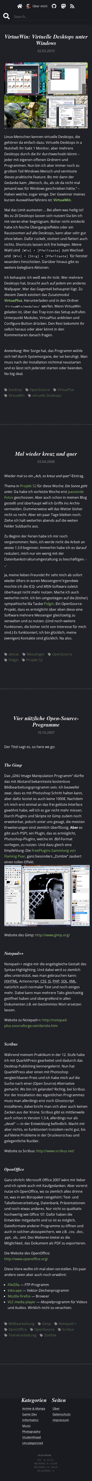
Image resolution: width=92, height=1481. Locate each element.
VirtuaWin (62, 200)
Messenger (36, 654)
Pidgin (49, 603)
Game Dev (29, 1414)
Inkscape (15, 1290)
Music (26, 1426)
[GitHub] (54, 6)
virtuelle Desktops (46, 395)
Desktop (15, 389)
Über (56, 1408)
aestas (14, 654)
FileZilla (13, 1284)
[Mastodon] (63, 6)
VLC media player (22, 1302)
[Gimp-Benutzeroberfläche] (47, 925)
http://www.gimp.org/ (52, 935)
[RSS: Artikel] (72, 6)
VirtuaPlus (13, 300)
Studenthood (31, 1437)
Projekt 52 (28, 486)
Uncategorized (32, 1443)
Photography (31, 1431)
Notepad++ (68, 1323)
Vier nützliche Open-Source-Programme (46, 721)
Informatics (30, 1420)
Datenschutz (62, 1414)
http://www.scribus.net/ (55, 1151)
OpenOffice (18, 1329)
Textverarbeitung (22, 1335)
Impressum (61, 1420)
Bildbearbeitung (21, 1323)
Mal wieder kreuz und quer (46, 453)
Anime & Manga (33, 1408)
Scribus (68, 1329)
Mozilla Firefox (19, 1296)
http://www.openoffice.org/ (26, 1259)
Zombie (50, 1335)
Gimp (46, 1323)
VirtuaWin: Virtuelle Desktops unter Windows (46, 40)
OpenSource (40, 389)
